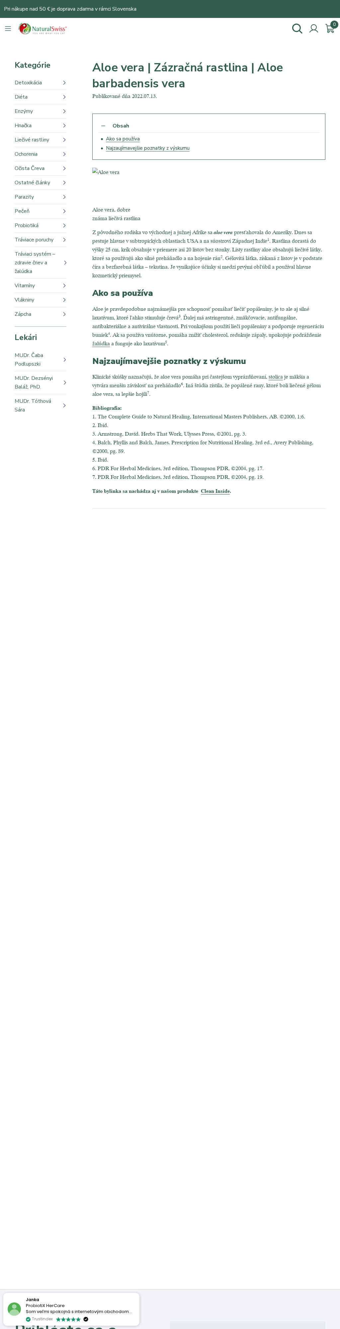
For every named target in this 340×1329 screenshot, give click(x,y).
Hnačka (23, 125)
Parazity (24, 197)
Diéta (21, 97)
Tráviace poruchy (34, 239)
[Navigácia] (8, 29)
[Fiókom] (313, 28)
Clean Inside (215, 490)
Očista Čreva (29, 168)
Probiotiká (27, 225)
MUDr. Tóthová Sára (33, 405)
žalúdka (101, 343)
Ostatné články (32, 182)
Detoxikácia (28, 82)
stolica (276, 376)
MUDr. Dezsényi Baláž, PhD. (34, 383)
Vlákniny (24, 300)
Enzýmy (24, 111)
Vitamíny (25, 285)
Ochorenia (26, 154)
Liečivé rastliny (32, 139)
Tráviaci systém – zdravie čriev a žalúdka (35, 262)
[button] (139, 1293)
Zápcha (23, 314)
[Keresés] (297, 28)
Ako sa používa (123, 138)
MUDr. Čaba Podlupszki (29, 360)
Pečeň (22, 211)
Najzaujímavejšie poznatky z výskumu (148, 148)
